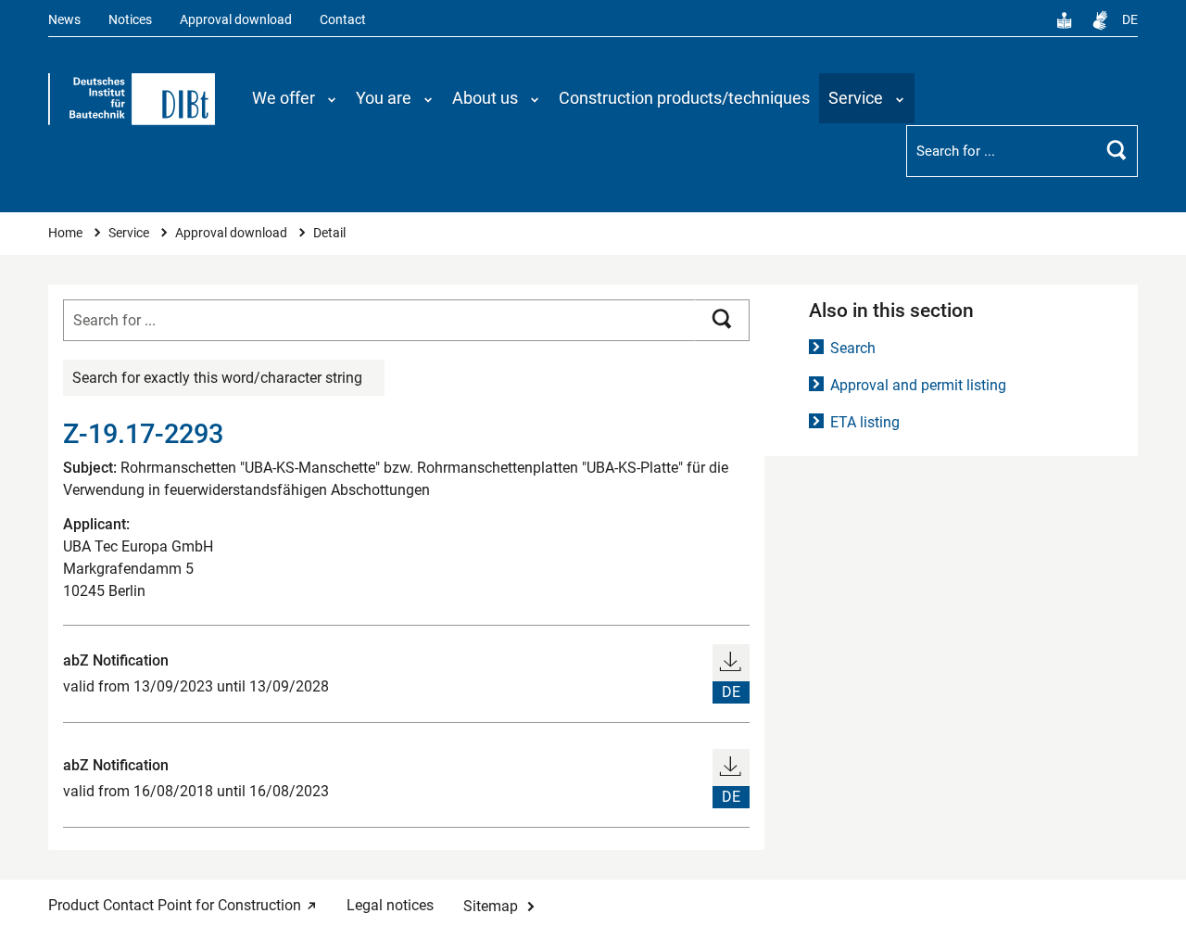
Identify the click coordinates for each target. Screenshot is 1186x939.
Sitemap (490, 906)
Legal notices (390, 905)
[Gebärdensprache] (1100, 20)
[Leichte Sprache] (1065, 20)
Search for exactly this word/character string (217, 378)
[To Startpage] (131, 99)
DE (1130, 20)
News (64, 20)
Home (66, 233)
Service (130, 233)
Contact (343, 20)
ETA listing (865, 422)
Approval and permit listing (918, 385)
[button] (295, 98)
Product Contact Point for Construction (174, 905)
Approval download (236, 20)
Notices (130, 20)
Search (853, 348)
